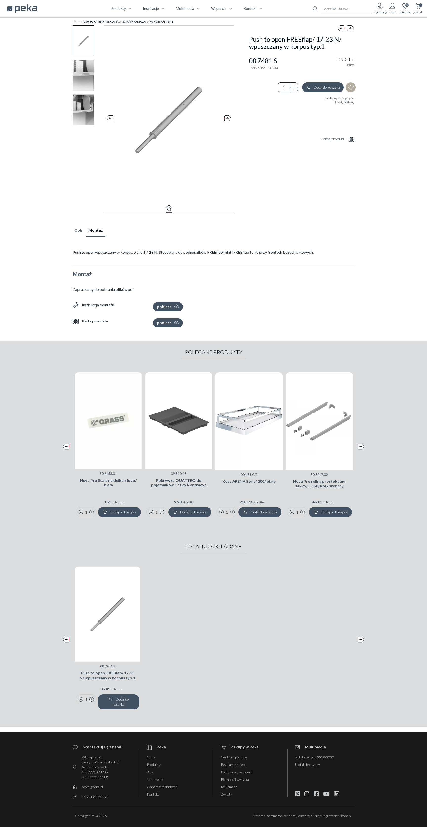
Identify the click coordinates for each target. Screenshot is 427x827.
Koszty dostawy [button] (344, 102)
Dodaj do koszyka (326, 87)
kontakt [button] (250, 8)
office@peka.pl (92, 787)
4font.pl (345, 816)
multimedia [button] (185, 8)
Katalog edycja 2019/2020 (314, 757)
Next (227, 119)
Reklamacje (229, 787)
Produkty (154, 764)
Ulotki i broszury (307, 764)
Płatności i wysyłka (235, 779)
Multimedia (155, 779)
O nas (151, 757)
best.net (289, 816)
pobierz (164, 306)
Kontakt (153, 794)
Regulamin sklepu (234, 764)
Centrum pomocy (234, 757)
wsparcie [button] (219, 8)
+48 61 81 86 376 (95, 797)
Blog (150, 772)
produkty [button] (118, 8)
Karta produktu (333, 139)
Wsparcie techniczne (162, 787)
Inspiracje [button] (151, 8)
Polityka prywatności (236, 772)
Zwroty (226, 794)
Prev (110, 119)
